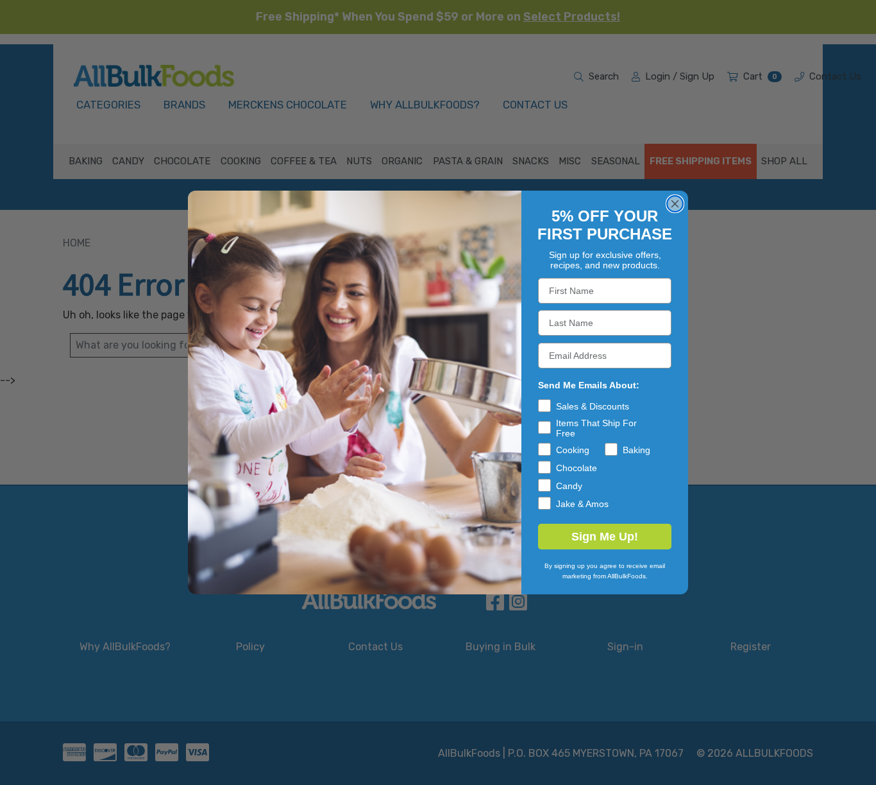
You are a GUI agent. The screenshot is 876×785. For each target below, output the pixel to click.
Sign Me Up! (604, 536)
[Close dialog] (675, 204)
